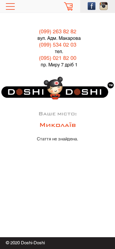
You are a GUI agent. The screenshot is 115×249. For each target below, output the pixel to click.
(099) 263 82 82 (57, 32)
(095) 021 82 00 (57, 58)
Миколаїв (57, 125)
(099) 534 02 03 (57, 45)
